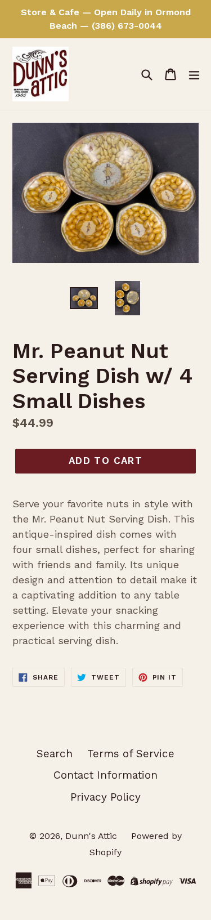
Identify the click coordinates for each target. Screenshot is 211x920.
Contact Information (105, 775)
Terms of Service (130, 753)
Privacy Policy (105, 797)
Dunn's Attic (92, 835)
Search (55, 753)
